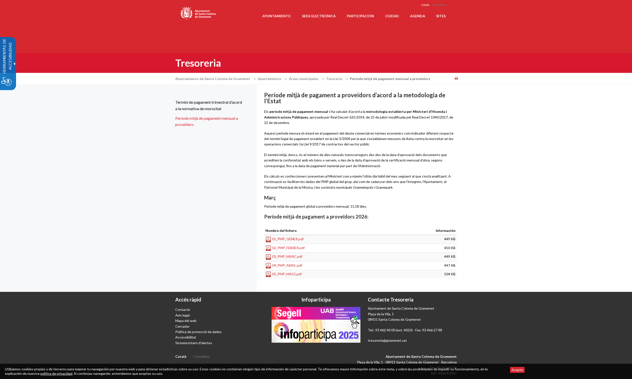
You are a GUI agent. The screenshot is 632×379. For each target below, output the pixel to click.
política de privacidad (56, 373)
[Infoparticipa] (316, 324)
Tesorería (334, 79)
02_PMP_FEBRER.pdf (288, 248)
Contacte (182, 309)
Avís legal (182, 315)
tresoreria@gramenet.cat (387, 340)
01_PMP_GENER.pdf (288, 239)
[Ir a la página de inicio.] (198, 12)
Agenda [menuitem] (417, 16)
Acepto (517, 370)
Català (425, 5)
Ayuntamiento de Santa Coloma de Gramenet (213, 79)
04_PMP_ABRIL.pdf (287, 265)
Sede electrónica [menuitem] (319, 16)
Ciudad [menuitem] (392, 16)
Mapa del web (186, 321)
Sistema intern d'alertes (193, 343)
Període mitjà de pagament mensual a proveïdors (206, 121)
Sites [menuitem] (441, 16)
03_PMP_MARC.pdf (287, 256)
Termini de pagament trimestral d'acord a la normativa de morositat (208, 105)
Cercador (182, 326)
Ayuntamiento (270, 79)
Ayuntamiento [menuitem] (276, 16)
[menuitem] (210, 105)
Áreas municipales (304, 79)
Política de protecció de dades (198, 332)
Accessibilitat (185, 337)
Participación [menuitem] (360, 16)
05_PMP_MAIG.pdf (287, 274)
